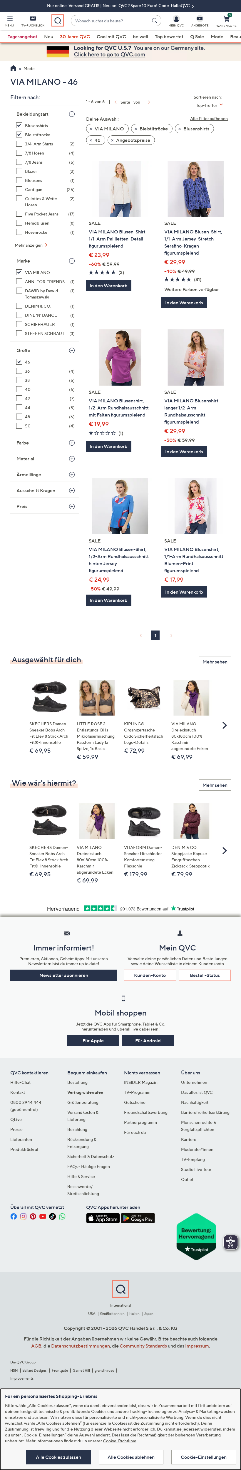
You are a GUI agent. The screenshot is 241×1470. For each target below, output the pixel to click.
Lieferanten (21, 1139)
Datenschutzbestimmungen (80, 1346)
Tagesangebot (22, 36)
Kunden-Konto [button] (150, 975)
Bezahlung (77, 1129)
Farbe (22, 443)
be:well (140, 36)
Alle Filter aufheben (209, 118)
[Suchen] (155, 20)
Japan (148, 1313)
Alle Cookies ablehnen (131, 1457)
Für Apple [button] (93, 1040)
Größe (23, 350)
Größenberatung (82, 1102)
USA (92, 1313)
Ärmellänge (28, 474)
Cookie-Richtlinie (119, 1440)
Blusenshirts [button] (196, 129)
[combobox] (110, 20)
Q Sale (197, 36)
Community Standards (143, 1346)
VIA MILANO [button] (109, 129)
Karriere (188, 1139)
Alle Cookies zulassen (58, 1457)
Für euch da (135, 1132)
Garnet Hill (81, 1370)
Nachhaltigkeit (194, 1102)
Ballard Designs (34, 1370)
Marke (23, 261)
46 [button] (97, 140)
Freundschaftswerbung (146, 1112)
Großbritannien (112, 1313)
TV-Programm (137, 1092)
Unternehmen (194, 1082)
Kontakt (17, 1092)
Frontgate (60, 1370)
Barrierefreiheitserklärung (205, 1112)
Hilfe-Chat (20, 1082)
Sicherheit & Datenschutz (90, 1156)
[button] (9, 22)
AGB (36, 1346)
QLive (16, 1119)
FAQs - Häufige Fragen (88, 1166)
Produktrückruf (24, 1149)
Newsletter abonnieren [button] (63, 975)
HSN (14, 1370)
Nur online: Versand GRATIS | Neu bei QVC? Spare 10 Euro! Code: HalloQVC (119, 5)
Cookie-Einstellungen (204, 1457)
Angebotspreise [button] (132, 140)
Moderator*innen (197, 1149)
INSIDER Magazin (141, 1082)
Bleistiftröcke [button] (153, 129)
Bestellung (77, 1082)
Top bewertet (169, 36)
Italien (134, 1313)
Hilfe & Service (81, 1176)
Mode (217, 36)
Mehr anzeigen (29, 245)
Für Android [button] (148, 1040)
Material (25, 459)
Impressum (197, 1346)
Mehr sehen (214, 662)
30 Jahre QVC (75, 36)
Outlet (187, 1179)
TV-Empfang (193, 1159)
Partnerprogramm (140, 1122)
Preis (21, 506)
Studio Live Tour (196, 1169)
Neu (48, 36)
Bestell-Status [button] (205, 975)
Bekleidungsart (32, 114)
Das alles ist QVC (197, 1092)
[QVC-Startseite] (13, 68)
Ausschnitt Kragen (35, 490)
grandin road (104, 1370)
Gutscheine (134, 1102)
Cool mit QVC (111, 36)
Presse (16, 1129)
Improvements (22, 1378)
